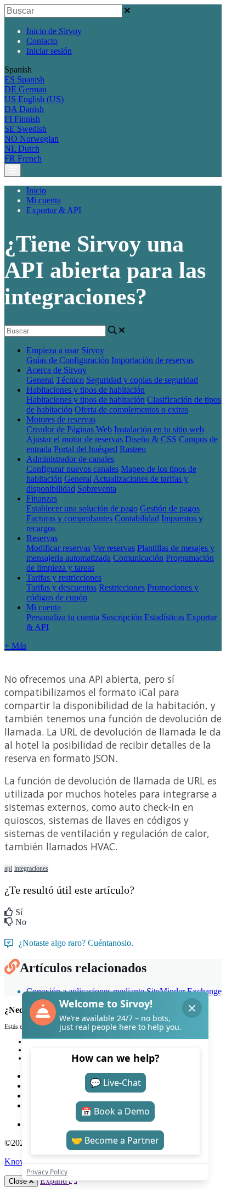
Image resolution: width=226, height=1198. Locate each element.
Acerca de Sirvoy (56, 370)
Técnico (70, 380)
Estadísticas (164, 617)
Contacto (42, 41)
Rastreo (133, 449)
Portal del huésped (85, 449)
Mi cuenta (43, 200)
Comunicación (138, 557)
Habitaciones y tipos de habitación (85, 389)
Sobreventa (96, 488)
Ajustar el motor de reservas (74, 439)
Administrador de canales (70, 459)
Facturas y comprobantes (69, 518)
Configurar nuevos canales (72, 468)
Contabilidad (137, 518)
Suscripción (121, 617)
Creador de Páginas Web (69, 429)
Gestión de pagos (170, 508)
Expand (54, 1180)
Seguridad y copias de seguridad (142, 380)
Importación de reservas (152, 360)
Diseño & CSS (151, 439)
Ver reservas (114, 548)
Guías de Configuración (67, 360)
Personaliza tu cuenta (62, 617)
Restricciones (122, 587)
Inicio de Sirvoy (54, 31)
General (40, 380)
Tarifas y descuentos (61, 587)
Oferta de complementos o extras (131, 409)
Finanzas (41, 498)
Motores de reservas (60, 419)
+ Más (15, 645)
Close (19, 1181)
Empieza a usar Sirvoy (65, 350)
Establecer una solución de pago (82, 508)
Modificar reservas (58, 548)
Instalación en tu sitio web (159, 429)
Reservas (42, 538)
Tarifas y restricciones (63, 577)
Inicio (36, 190)
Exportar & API (53, 210)
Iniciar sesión (49, 50)
